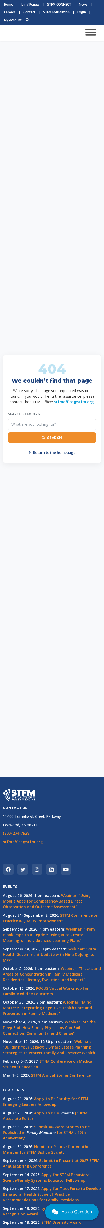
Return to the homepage (54, 452)
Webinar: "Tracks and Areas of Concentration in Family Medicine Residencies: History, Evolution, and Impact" (52, 974)
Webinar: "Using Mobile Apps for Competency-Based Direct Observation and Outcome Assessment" (47, 901)
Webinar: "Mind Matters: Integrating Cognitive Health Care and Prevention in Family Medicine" (47, 1008)
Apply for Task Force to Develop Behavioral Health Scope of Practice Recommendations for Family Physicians (52, 1194)
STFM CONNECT (59, 4)
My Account (13, 20)
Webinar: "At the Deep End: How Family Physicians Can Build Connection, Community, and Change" (49, 1027)
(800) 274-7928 (16, 833)
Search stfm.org (24, 414)
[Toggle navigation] (90, 32)
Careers (10, 12)
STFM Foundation (56, 12)
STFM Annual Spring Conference (61, 1075)
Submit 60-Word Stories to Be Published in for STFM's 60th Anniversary (46, 1132)
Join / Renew (30, 4)
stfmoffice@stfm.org (74, 401)
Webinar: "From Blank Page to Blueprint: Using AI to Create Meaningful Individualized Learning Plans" (49, 935)
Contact (29, 12)
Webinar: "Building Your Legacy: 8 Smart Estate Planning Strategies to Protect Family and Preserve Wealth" (50, 1047)
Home (8, 4)
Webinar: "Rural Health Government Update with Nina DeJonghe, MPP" (50, 954)
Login (81, 12)
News (83, 4)
